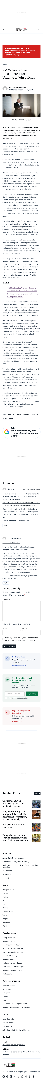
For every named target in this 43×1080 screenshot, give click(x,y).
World (5, 915)
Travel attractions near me (13, 948)
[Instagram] (11, 1076)
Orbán (5, 159)
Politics (5, 893)
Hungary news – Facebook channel (16, 1007)
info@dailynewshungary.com (14, 1045)
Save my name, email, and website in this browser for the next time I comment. (21, 639)
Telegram (6, 993)
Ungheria (6, 922)
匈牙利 (5, 926)
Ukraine (35, 414)
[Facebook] (7, 1076)
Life (4, 904)
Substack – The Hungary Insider (15, 1004)
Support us (16, 721)
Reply (6, 525)
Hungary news (8, 890)
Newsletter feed (9, 986)
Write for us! (7, 874)
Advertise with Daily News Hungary (16, 1030)
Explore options (18, 665)
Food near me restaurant (12, 945)
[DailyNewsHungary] (21, 29)
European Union (14, 414)
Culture (5, 908)
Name (6, 628)
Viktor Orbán (8, 419)
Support (6, 878)
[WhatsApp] (22, 1076)
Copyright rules (9, 1019)
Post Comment (9, 646)
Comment (7, 599)
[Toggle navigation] (4, 29)
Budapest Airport (9, 941)
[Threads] (34, 1076)
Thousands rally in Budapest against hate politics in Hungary (13, 803)
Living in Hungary (9, 938)
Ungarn (5, 919)
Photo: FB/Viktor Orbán (21, 120)
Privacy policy (8, 1023)
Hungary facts (8, 959)
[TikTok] (19, 1076)
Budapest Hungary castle (12, 970)
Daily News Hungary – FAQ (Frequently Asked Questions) (20, 866)
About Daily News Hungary (13, 858)
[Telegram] (26, 1076)
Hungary (26, 414)
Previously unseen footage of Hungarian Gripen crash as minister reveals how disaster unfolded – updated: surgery (20, 51)
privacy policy (22, 698)
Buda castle (7, 974)
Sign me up (32, 694)
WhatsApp (7, 989)
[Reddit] (30, 1076)
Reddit (5, 996)
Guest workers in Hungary (13, 952)
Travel (5, 900)
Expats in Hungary (10, 956)
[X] (15, 1076)
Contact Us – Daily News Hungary (16, 862)
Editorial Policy (8, 1026)
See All (37, 793)
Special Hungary (9, 911)
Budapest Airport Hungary (13, 963)
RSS (4, 1000)
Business (6, 897)
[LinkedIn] (4, 1076)
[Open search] (39, 30)
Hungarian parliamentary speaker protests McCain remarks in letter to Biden (15, 838)
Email (25, 628)
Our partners (8, 871)
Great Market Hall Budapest (14, 967)
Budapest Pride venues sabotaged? (14, 825)
